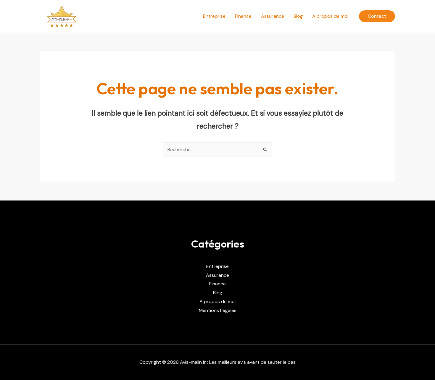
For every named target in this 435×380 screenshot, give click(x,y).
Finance (243, 16)
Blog (298, 16)
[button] (377, 16)
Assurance (272, 16)
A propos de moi (330, 16)
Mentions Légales (217, 310)
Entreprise (214, 16)
